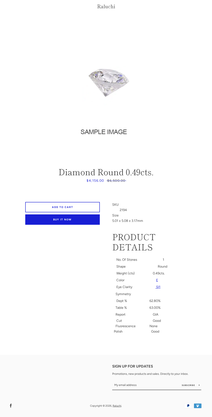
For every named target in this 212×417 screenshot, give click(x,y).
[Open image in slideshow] (106, 88)
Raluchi (106, 6)
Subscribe (189, 385)
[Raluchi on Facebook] (11, 405)
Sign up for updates (132, 366)
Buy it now (62, 219)
